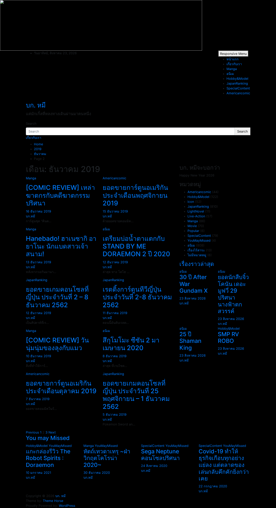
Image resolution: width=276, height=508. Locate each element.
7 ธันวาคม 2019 (38, 399)
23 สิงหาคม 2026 (192, 298)
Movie (192, 226)
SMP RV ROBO (228, 337)
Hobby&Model (237, 79)
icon (191, 202)
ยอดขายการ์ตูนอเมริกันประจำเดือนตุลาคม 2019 (61, 387)
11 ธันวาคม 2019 (115, 313)
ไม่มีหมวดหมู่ (197, 255)
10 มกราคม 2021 (38, 473)
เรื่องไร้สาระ (196, 250)
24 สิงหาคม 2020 (154, 466)
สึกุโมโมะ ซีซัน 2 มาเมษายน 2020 (131, 344)
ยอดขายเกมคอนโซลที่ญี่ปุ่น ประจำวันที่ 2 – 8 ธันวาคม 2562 (57, 297)
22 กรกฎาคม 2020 (213, 486)
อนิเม (230, 74)
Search (31, 123)
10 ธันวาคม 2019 (38, 356)
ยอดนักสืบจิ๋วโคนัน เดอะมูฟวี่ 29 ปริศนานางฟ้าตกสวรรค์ (233, 294)
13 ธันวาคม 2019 (38, 262)
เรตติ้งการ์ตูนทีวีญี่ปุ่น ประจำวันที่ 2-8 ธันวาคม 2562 (137, 297)
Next (52, 432)
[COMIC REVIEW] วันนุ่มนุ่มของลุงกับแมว (57, 344)
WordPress (67, 506)
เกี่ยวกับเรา (234, 64)
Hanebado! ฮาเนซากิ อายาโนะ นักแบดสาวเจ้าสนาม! (61, 246)
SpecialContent (238, 88)
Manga (231, 69)
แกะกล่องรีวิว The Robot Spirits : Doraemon (48, 458)
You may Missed (48, 438)
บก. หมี (36, 105)
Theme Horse (53, 501)
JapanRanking (237, 83)
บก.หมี (30, 216)
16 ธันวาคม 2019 (38, 211)
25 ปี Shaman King (190, 341)
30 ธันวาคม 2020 (96, 473)
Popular (193, 231)
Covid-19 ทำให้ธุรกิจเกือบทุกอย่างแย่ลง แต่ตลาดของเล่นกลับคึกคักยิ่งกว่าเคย (224, 465)
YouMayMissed (199, 240)
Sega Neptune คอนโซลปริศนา (160, 455)
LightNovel (196, 211)
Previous (32, 432)
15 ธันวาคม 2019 (115, 211)
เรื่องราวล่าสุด (196, 263)
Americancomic (238, 93)
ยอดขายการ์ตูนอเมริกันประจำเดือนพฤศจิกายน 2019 (135, 195)
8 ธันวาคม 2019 (114, 356)
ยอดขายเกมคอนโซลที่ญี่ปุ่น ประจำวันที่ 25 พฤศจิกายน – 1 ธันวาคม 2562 (136, 394)
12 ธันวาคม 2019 (115, 262)
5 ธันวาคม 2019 (114, 414)
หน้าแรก (232, 59)
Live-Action (196, 216)
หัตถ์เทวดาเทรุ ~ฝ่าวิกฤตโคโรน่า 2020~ (106, 458)
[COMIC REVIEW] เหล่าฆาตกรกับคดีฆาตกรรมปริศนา (60, 195)
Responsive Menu (233, 54)
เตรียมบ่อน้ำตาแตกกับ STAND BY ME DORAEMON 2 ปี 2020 (136, 246)
